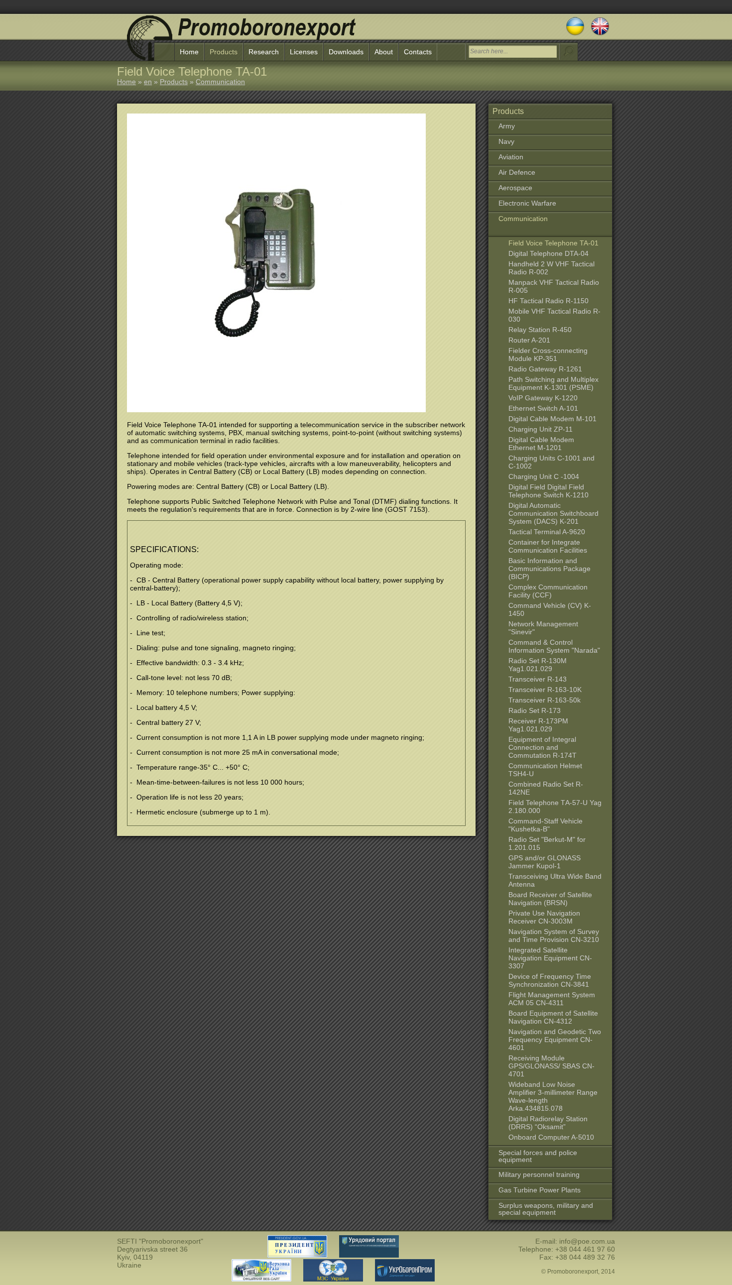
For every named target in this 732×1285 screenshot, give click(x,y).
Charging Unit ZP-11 (540, 429)
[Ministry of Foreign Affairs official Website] (328, 1279)
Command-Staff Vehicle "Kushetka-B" (545, 825)
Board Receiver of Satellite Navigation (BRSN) (550, 899)
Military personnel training (539, 1174)
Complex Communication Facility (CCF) (548, 591)
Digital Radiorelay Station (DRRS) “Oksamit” (548, 1123)
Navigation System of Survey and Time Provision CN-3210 (553, 935)
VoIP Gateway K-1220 (543, 398)
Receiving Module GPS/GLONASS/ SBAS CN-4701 (551, 1066)
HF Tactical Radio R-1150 (548, 301)
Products (224, 52)
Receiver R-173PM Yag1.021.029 (538, 725)
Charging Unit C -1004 (543, 476)
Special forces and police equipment (537, 1156)
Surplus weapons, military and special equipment (545, 1209)
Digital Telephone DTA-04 (548, 253)
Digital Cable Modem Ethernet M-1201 (541, 444)
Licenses (304, 52)
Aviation (510, 156)
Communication (220, 82)
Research (263, 52)
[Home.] (241, 39)
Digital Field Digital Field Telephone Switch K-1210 (548, 491)
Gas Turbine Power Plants (539, 1189)
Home (189, 52)
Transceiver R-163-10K (545, 690)
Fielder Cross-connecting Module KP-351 (548, 354)
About (383, 52)
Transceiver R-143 (537, 679)
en (148, 82)
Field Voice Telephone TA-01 (553, 243)
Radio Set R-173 (534, 710)
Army (506, 125)
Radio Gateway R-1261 (545, 369)
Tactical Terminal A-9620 (546, 532)
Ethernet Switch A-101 (543, 408)
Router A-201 (529, 340)
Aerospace (515, 187)
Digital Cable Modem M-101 (552, 419)
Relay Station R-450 (540, 330)
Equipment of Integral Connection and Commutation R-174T (542, 747)
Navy (506, 141)
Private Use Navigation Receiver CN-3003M (544, 917)
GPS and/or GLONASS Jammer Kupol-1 (544, 862)
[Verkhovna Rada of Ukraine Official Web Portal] (261, 1279)
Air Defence (516, 172)
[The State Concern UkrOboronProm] (400, 1279)
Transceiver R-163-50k (544, 700)
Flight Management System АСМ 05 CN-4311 (551, 999)
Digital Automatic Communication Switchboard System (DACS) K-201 (553, 513)
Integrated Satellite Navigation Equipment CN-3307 (550, 958)
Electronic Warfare (527, 203)
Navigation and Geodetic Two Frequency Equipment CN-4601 (554, 1039)
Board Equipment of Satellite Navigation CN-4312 (553, 1017)
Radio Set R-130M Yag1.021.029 (537, 665)
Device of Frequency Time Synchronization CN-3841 (549, 980)
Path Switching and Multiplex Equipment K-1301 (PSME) (553, 383)
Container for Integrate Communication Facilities (547, 546)
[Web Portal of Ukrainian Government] (364, 1255)
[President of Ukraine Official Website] (297, 1255)
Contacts (418, 52)
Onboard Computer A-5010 (551, 1137)
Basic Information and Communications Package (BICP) (549, 569)
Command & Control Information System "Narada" (554, 646)
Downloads (346, 52)
